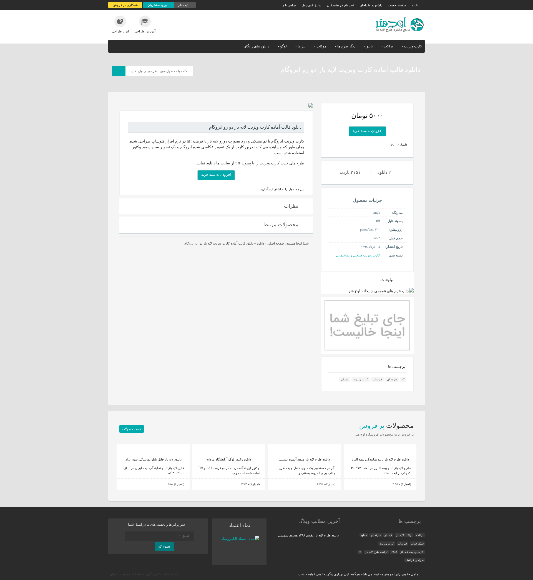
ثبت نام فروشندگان (340, 5)
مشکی (344, 379)
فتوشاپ (377, 379)
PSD (394, 551)
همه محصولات (131, 429)
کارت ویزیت (413, 46)
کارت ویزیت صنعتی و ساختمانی (358, 255)
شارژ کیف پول (311, 5)
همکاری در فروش (125, 5)
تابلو (369, 46)
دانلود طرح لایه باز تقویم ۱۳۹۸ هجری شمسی (308, 535)
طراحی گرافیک (415, 560)
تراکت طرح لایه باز (376, 551)
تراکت (388, 46)
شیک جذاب (417, 543)
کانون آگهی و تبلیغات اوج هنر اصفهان (135, 574)
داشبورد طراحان (370, 5)
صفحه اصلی (275, 243)
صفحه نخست (397, 5)
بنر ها (302, 46)
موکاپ (321, 46)
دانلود (260, 243)
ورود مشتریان (157, 5)
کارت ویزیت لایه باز (412, 551)
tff (403, 379)
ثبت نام (183, 5)
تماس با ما (288, 5)
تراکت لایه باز (404, 535)
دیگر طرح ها (346, 46)
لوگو (283, 46)
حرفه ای (392, 379)
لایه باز (388, 535)
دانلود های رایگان (256, 46)
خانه (415, 5)
